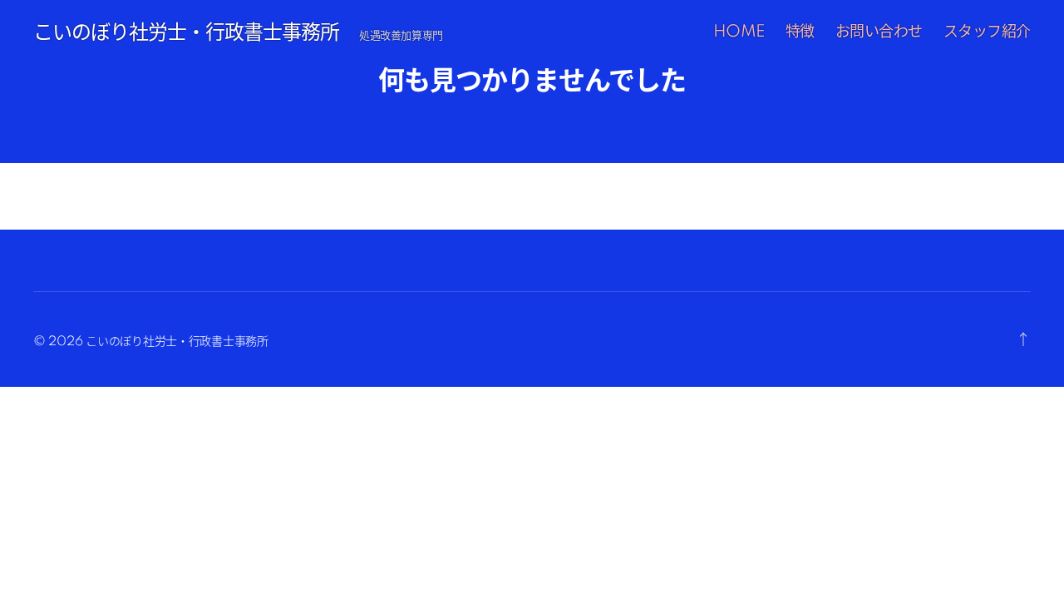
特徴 (800, 32)
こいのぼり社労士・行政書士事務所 (186, 33)
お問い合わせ (879, 32)
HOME (739, 32)
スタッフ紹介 (987, 32)
